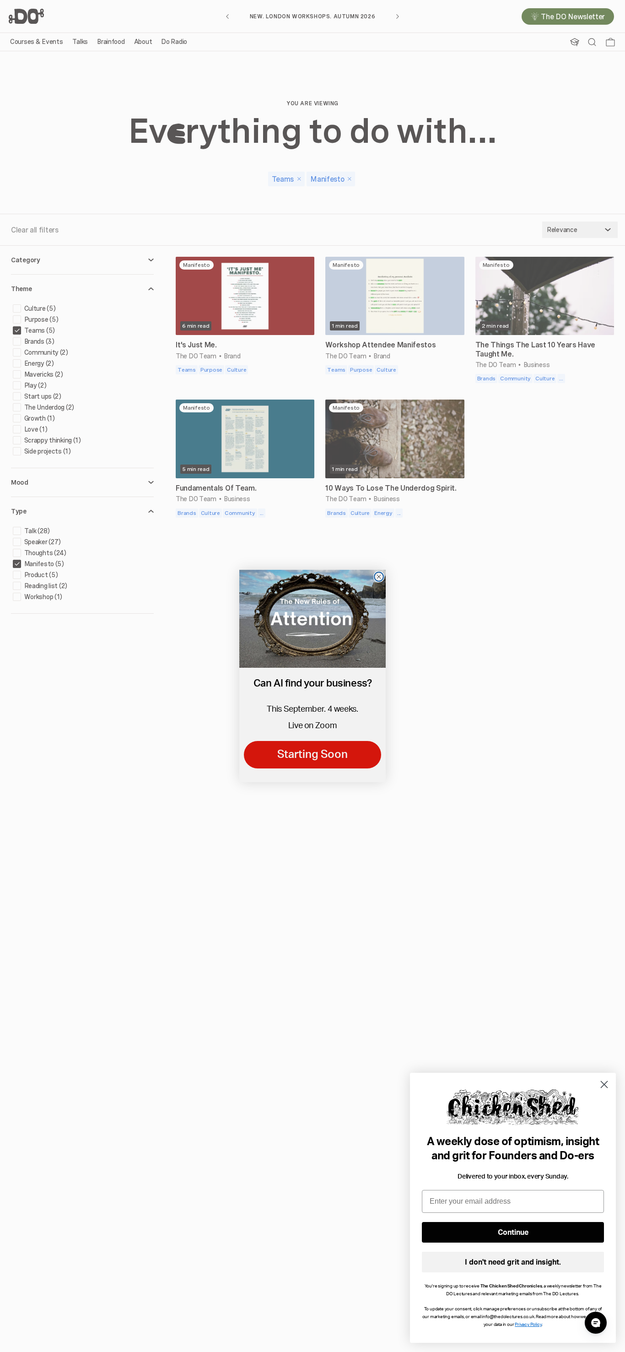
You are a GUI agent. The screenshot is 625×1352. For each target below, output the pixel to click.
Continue (513, 1232)
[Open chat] (596, 1323)
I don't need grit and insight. (513, 1262)
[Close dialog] (378, 576)
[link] (312, 618)
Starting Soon (312, 754)
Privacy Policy (528, 1324)
